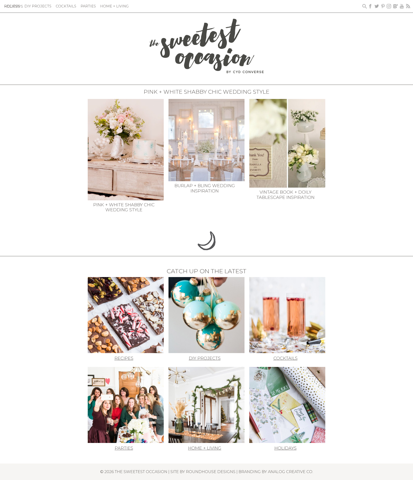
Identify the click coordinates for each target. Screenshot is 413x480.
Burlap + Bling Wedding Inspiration (204, 188)
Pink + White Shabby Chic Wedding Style (124, 207)
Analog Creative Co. (290, 471)
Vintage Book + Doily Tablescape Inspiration (285, 195)
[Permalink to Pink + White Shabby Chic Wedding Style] (126, 149)
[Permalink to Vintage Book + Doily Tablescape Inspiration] (287, 143)
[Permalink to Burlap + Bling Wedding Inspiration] (206, 139)
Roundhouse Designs (210, 471)
